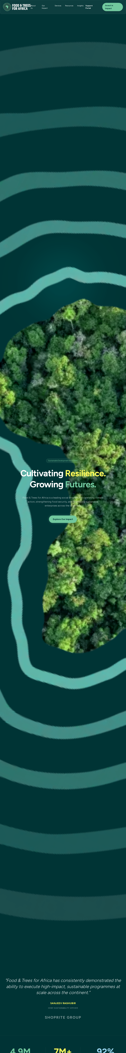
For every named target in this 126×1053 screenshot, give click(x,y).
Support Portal (89, 7)
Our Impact (45, 7)
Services (58, 6)
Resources (69, 6)
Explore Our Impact (63, 519)
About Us (33, 7)
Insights (80, 6)
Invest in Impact (109, 7)
